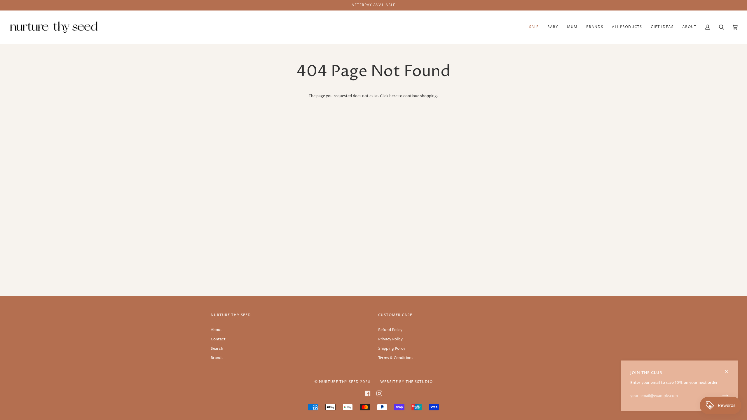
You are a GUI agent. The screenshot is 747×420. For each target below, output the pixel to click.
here (393, 96)
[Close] (729, 369)
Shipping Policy (391, 348)
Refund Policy (390, 329)
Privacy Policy (390, 339)
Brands (217, 357)
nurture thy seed (339, 381)
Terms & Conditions (395, 357)
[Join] (720, 395)
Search (217, 348)
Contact (218, 339)
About (216, 329)
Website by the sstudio (406, 381)
